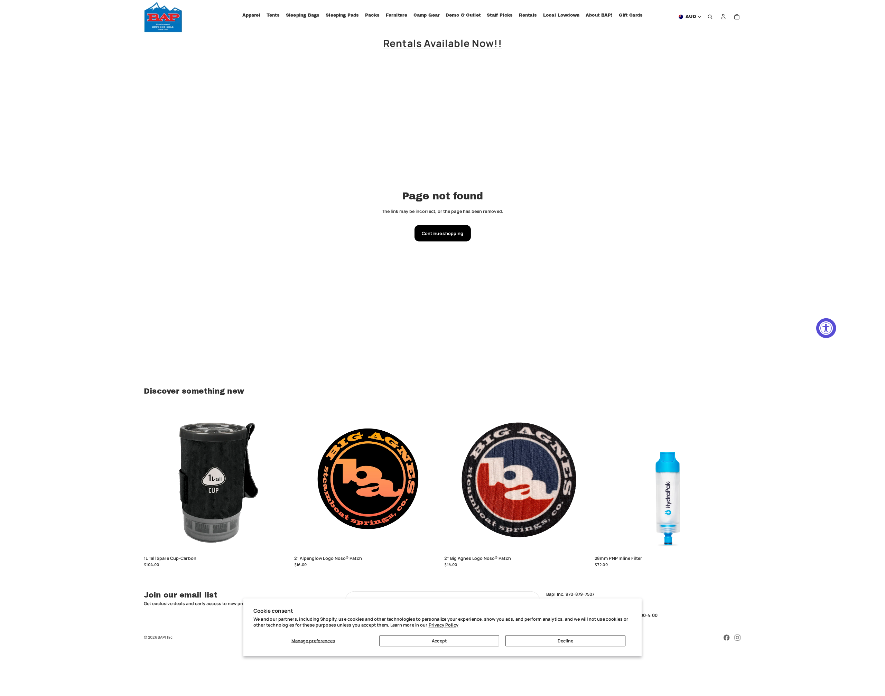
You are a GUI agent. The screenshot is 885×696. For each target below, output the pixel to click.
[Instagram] (737, 637)
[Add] (280, 542)
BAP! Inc (165, 637)
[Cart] (737, 17)
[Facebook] (726, 637)
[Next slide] (581, 480)
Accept (439, 640)
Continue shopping (442, 233)
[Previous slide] (453, 480)
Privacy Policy (443, 625)
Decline (566, 640)
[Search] (710, 17)
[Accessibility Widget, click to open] (826, 328)
